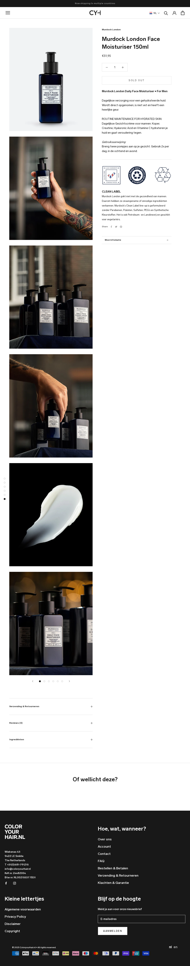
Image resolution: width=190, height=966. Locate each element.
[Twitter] (116, 227)
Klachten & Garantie (113, 883)
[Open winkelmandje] (182, 13)
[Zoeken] (166, 13)
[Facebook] (111, 227)
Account (104, 846)
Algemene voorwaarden (23, 909)
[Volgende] (69, 681)
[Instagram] (14, 883)
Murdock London (111, 29)
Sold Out (137, 80)
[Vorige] (32, 681)
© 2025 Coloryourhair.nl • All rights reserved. (34, 947)
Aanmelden (112, 931)
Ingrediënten (16, 739)
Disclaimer (13, 924)
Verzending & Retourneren (24, 706)
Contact (104, 854)
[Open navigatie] (11, 12)
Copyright (12, 931)
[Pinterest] (121, 227)
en (175, 947)
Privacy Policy (15, 917)
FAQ (101, 861)
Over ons (105, 839)
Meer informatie (113, 240)
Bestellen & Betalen (113, 868)
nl (170, 947)
